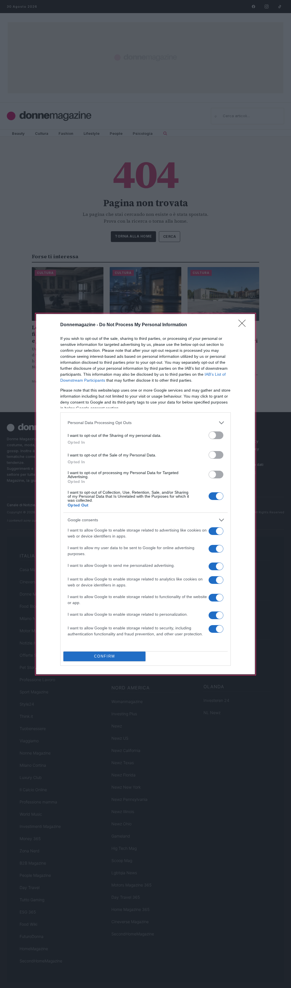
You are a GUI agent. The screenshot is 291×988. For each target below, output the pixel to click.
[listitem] (145, 423)
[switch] (216, 435)
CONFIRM (104, 656)
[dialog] (145, 494)
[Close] (243, 325)
